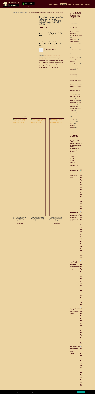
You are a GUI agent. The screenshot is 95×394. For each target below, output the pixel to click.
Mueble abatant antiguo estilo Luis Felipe (54, 60)
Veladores (72, 125)
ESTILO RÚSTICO (73, 78)
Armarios (72, 33)
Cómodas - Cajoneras (74, 43)
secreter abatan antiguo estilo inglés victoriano (49, 62)
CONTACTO (87, 4)
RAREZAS (72, 110)
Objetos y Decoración (74, 108)
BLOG (69, 4)
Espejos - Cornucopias (74, 63)
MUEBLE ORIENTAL (74, 106)
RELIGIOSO (72, 112)
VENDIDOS (72, 127)
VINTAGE (72, 129)
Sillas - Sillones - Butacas (75, 115)
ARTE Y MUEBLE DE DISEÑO (76, 35)
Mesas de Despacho (74, 94)
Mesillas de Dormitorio (75, 100)
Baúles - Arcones (73, 39)
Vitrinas (71, 132)
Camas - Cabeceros (74, 41)
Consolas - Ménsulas (74, 49)
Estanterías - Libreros (74, 65)
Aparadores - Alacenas (74, 31)
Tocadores (72, 123)
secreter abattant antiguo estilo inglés (53, 65)
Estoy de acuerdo (81, 392)
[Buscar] (81, 23)
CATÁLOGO (55, 4)
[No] (93, 392)
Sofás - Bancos (73, 121)
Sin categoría (72, 119)
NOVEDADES (63, 4)
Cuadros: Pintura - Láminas (75, 52)
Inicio (14, 12)
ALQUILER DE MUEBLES (78, 4)
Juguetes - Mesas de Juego (75, 80)
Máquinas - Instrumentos (75, 86)
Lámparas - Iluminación (75, 84)
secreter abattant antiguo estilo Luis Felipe (48, 67)
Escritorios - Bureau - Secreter (22, 12)
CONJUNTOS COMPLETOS (75, 46)
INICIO (50, 4)
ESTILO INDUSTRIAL (74, 72)
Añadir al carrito (51, 49)
